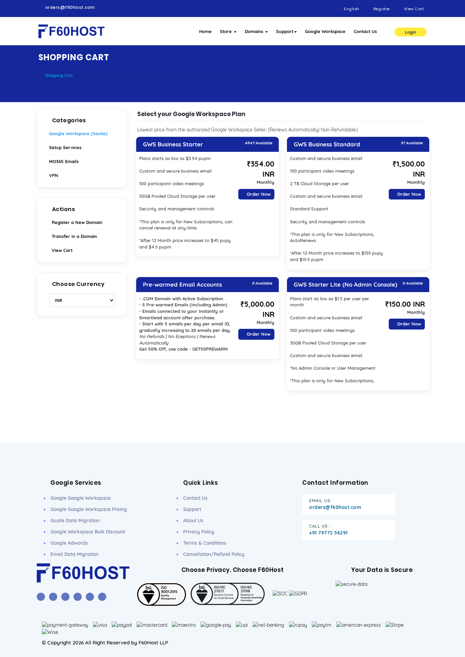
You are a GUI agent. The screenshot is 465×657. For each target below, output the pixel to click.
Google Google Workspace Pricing (88, 509)
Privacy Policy (198, 532)
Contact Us (365, 31)
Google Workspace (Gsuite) (78, 133)
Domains (254, 31)
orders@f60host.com (70, 7)
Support (284, 31)
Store (226, 31)
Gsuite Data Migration (75, 520)
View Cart (61, 250)
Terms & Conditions (204, 543)
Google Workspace (325, 31)
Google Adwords (69, 543)
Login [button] (410, 32)
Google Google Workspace (80, 498)
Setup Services (65, 147)
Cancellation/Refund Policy (213, 554)
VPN (53, 175)
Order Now (258, 194)
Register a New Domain (75, 222)
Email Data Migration (74, 554)
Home (205, 31)
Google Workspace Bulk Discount (87, 532)
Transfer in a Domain (73, 236)
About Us (193, 520)
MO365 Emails (64, 161)
